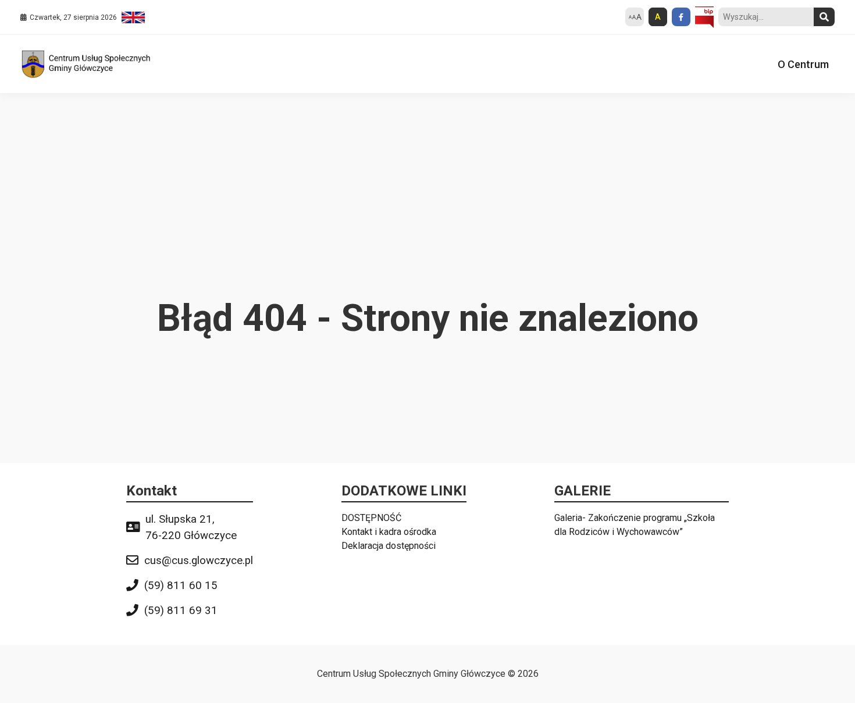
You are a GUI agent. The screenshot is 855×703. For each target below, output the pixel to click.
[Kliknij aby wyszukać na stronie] (824, 17)
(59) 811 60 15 (181, 585)
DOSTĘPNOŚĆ (371, 517)
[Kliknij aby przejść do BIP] (704, 17)
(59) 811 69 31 (181, 610)
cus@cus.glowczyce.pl (198, 560)
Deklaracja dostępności (388, 545)
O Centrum (803, 64)
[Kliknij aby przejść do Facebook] (681, 17)
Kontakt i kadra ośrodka (388, 531)
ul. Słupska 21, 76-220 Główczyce (191, 527)
